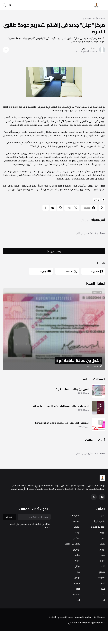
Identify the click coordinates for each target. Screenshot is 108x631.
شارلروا (102, 560)
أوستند (77, 532)
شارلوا (77, 560)
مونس (77, 577)
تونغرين (76, 549)
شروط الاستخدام (65, 617)
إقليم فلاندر (75, 515)
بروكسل (86, 18)
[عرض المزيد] (45, 208)
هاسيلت (76, 583)
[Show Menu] (103, 5)
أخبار (103, 515)
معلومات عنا (99, 617)
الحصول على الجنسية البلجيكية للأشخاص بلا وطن (61, 406)
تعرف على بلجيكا (72, 543)
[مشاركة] (6, 50)
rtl (104, 594)
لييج (78, 572)
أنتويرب (77, 526)
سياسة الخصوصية (83, 617)
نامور (103, 583)
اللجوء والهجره (98, 526)
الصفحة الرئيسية (98, 18)
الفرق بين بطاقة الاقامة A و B (72, 389)
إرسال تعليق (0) (54, 251)
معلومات (101, 577)
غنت (103, 566)
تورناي (102, 549)
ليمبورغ (102, 572)
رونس (102, 555)
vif (104, 600)
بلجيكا (102, 543)
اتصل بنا (52, 617)
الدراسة (76, 521)
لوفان (77, 566)
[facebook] (102, 497)
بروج (103, 538)
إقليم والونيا (99, 521)
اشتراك (9, 517)
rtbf (78, 588)
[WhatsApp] (60, 208)
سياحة (77, 555)
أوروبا (102, 532)
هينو (103, 588)
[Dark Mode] (10, 5)
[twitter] (94, 497)
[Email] (53, 208)
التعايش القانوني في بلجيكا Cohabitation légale (62, 422)
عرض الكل (85, 220)
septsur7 (76, 594)
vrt (78, 600)
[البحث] (4, 5)
